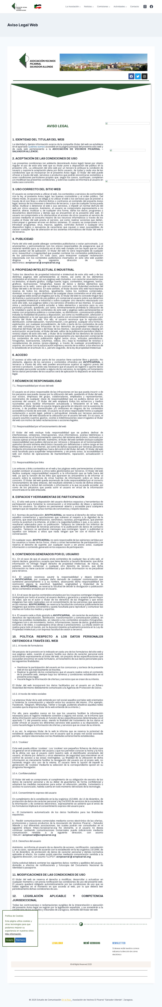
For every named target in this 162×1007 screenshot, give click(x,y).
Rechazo (20, 940)
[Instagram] (145, 6)
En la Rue (66, 1000)
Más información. (13, 934)
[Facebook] (151, 6)
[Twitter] (138, 76)
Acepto (9, 940)
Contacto (134, 6)
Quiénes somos (36, 146)
